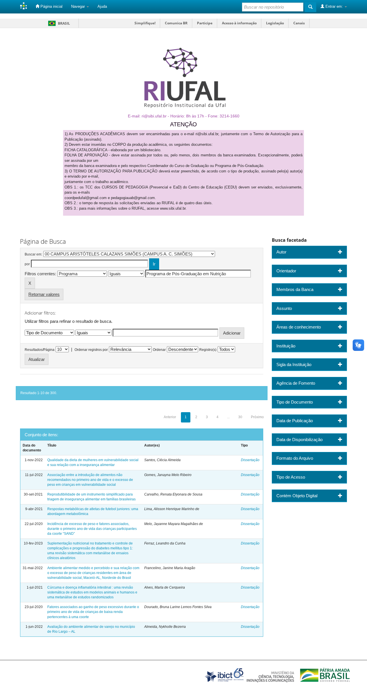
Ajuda (102, 6)
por (27, 264)
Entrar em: (334, 6)
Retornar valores (44, 294)
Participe (204, 23)
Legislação (275, 23)
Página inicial (51, 6)
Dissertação (250, 460)
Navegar (78, 6)
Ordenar (159, 350)
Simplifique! (144, 23)
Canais (299, 23)
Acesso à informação (239, 23)
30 (240, 417)
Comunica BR (176, 23)
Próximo (257, 417)
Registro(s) (207, 350)
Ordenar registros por (91, 350)
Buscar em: (33, 254)
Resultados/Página (39, 350)
